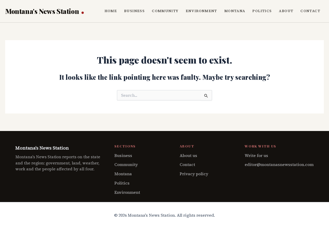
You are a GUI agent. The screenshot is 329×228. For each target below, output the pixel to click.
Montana (234, 10)
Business (134, 10)
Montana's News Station (42, 11)
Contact (310, 10)
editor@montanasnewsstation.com (279, 164)
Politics (262, 10)
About (286, 10)
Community (165, 10)
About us (188, 155)
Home (111, 10)
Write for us (256, 155)
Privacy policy (194, 174)
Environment (201, 10)
